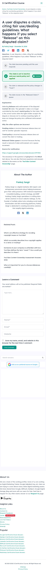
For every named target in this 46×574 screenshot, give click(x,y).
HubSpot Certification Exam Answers (12, 537)
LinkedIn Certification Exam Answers (12, 541)
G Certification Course (13, 3)
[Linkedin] (18, 50)
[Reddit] (23, 50)
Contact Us (3, 511)
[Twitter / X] (28, 50)
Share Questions (5, 517)
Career (7, 515)
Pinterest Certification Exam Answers (12, 550)
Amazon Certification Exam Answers (12, 539)
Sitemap (2, 526)
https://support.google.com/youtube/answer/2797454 (21, 153)
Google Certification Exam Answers (11, 535)
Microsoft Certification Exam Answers (12, 546)
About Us (3, 509)
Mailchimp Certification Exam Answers (12, 552)
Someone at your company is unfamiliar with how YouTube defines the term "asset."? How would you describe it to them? (23, 250)
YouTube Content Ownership (16, 9)
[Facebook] (3, 50)
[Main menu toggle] (41, 3)
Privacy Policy (4, 524)
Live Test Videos (5, 520)
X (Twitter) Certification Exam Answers (12, 548)
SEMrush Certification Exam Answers (12, 543)
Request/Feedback (6, 513)
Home (4, 9)
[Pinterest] (13, 50)
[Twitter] (8, 50)
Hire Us (2, 522)
